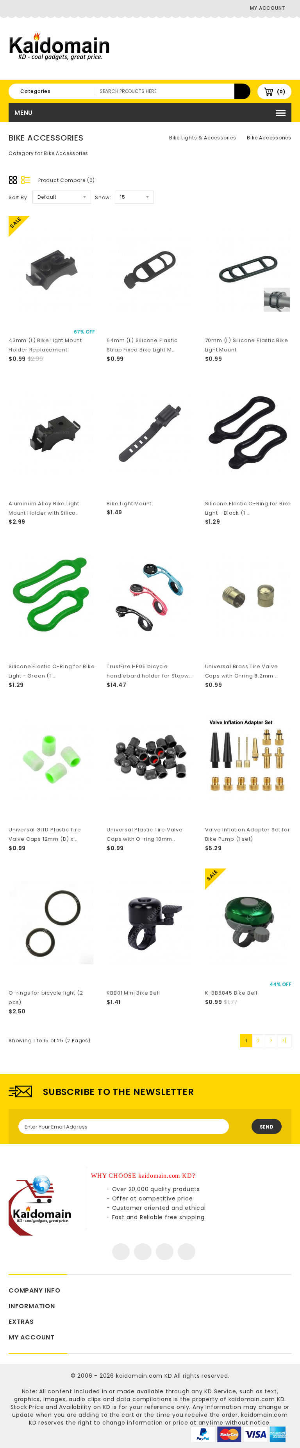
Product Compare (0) (66, 180)
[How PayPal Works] (238, 1434)
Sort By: (19, 197)
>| (284, 1040)
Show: (103, 197)
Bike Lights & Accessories (202, 137)
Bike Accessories (269, 137)
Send (266, 1126)
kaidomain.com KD (144, 1376)
